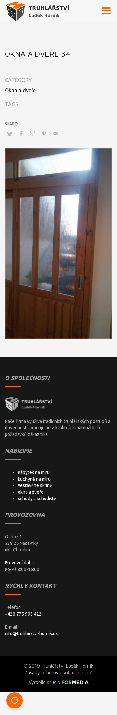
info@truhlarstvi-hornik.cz (31, 633)
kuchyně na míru (34, 479)
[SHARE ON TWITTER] (10, 134)
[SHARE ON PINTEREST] (44, 133)
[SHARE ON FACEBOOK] (21, 133)
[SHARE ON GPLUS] (32, 133)
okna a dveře (31, 492)
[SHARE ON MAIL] (55, 133)
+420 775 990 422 (23, 614)
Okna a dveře (20, 90)
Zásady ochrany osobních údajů (58, 672)
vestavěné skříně (35, 485)
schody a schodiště (37, 498)
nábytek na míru (34, 472)
